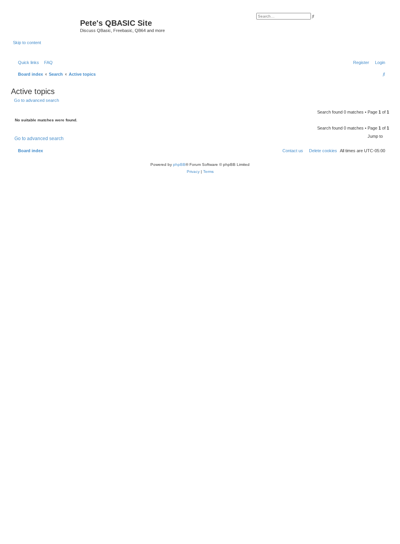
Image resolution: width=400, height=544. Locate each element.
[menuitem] (47, 62)
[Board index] (46, 25)
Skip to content (27, 42)
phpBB (179, 164)
